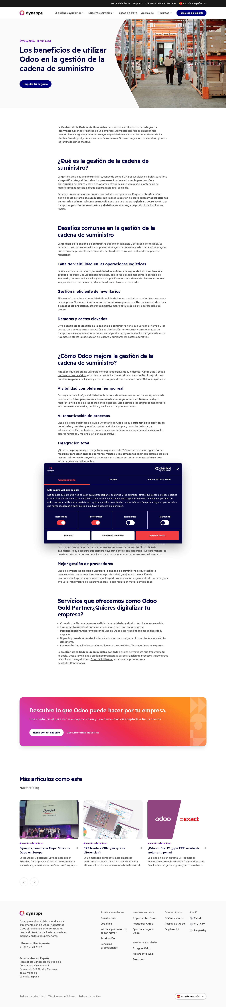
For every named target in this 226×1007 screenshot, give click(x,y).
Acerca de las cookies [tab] (159, 479)
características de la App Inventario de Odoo (96, 422)
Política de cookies (90, 996)
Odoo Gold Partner (102, 659)
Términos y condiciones (61, 996)
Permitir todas (157, 535)
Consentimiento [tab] (66, 480)
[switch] (95, 522)
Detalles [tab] (113, 479)
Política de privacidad (32, 996)
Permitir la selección (113, 535)
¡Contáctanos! (77, 663)
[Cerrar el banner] (178, 469)
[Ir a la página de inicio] (31, 12)
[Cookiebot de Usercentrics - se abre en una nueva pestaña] (157, 469)
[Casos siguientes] (34, 881)
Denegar (68, 535)
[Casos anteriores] (24, 881)
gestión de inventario (144, 138)
